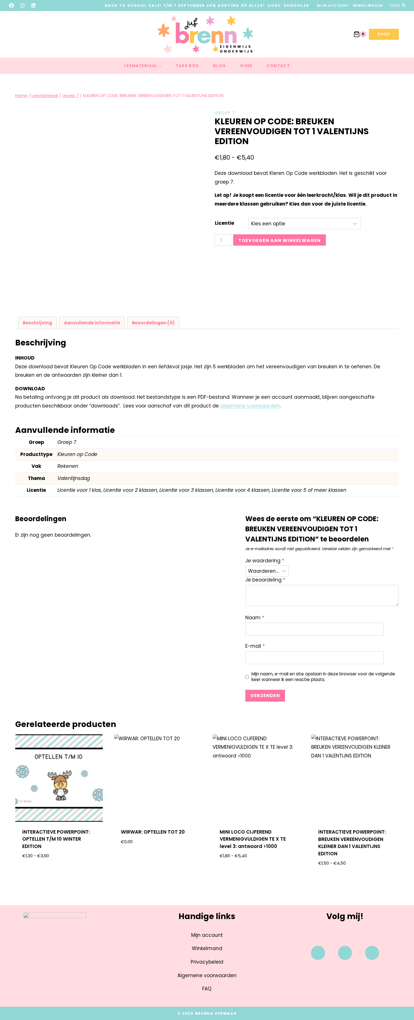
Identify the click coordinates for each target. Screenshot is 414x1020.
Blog (219, 66)
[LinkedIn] (33, 5)
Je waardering (264, 561)
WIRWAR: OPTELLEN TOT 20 (153, 832)
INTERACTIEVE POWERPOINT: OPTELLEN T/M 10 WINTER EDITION (56, 839)
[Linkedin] (372, 953)
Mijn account (333, 5)
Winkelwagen (368, 5)
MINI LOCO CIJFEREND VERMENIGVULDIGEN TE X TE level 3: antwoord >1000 (253, 839)
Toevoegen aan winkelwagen (279, 240)
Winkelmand (207, 948)
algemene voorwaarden (250, 405)
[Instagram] (22, 5)
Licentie (224, 223)
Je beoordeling (265, 580)
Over (246, 66)
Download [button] (158, 859)
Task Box (187, 66)
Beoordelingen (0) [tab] (153, 323)
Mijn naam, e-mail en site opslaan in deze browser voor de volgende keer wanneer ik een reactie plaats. (323, 676)
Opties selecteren (59, 874)
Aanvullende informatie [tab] (92, 323)
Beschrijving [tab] (37, 323)
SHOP (383, 34)
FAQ (207, 988)
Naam (254, 617)
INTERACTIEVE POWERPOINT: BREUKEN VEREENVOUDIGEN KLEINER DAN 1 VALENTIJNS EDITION (352, 843)
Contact (278, 66)
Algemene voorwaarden (207, 975)
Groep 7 (225, 113)
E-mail (255, 646)
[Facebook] (11, 5)
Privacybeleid (207, 962)
